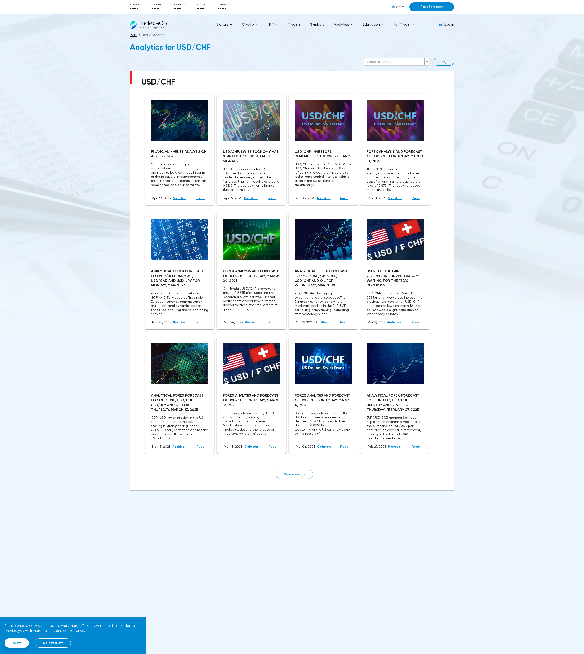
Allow (17, 643)
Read (200, 198)
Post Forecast (432, 7)
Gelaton (179, 198)
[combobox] (396, 62)
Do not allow (53, 643)
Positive (179, 322)
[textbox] (395, 61)
